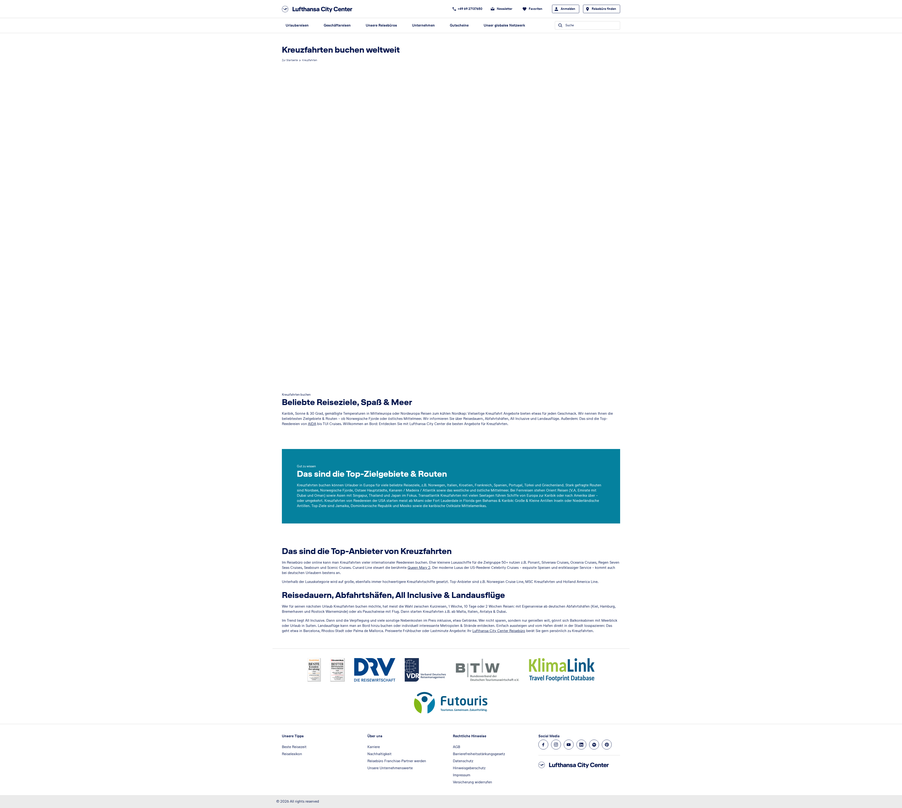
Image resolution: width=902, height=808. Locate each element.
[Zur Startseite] (318, 9)
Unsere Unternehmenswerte (390, 767)
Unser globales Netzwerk (504, 25)
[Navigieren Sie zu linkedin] (581, 744)
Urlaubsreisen (297, 25)
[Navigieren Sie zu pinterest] (607, 744)
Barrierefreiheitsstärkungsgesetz (479, 753)
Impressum (461, 775)
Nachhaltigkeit (379, 753)
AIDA (312, 423)
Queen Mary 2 (419, 567)
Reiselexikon (292, 753)
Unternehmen (423, 25)
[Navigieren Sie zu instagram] (556, 744)
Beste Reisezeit (294, 746)
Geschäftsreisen (337, 25)
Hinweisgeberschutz (469, 767)
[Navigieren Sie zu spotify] (594, 744)
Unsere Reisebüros (381, 25)
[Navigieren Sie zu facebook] (543, 744)
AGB (456, 746)
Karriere (373, 746)
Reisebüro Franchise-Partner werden (396, 760)
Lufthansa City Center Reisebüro (498, 630)
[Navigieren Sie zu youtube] (569, 744)
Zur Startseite (290, 60)
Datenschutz (463, 760)
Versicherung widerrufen (472, 782)
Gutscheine (459, 25)
